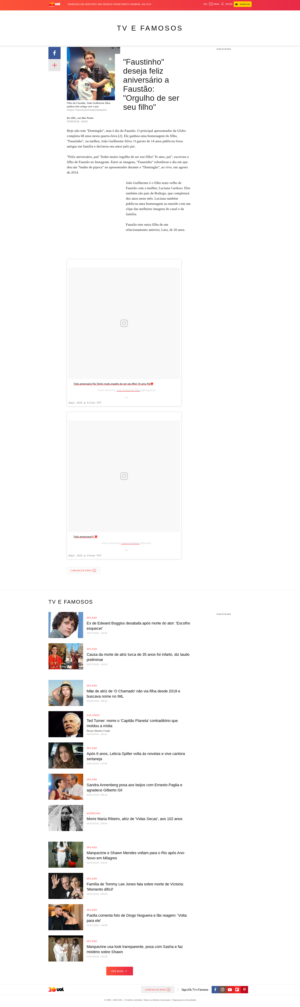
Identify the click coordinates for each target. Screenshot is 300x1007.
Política (99, 14)
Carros (110, 14)
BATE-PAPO (91, 4)
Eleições (76, 14)
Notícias (88, 14)
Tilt (184, 14)
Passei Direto (121, 4)
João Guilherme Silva (128, 390)
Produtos (55, 14)
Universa (164, 14)
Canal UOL (201, 14)
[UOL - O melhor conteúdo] (54, 4)
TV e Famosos (150, 28)
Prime (225, 14)
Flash (66, 14)
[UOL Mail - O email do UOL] (214, 4)
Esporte (143, 14)
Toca (232, 14)
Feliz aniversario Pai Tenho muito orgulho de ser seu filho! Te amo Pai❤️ (113, 383)
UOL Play (146, 4)
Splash (154, 14)
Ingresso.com (76, 4)
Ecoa (190, 14)
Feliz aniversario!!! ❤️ (85, 536)
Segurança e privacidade (183, 1000)
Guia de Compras (247, 14)
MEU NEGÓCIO (105, 4)
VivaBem (176, 14)
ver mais (117, 971)
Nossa (212, 14)
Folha (133, 14)
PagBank (135, 4)
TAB (218, 14)
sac (205, 4)
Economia (122, 14)
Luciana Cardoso (130, 543)
